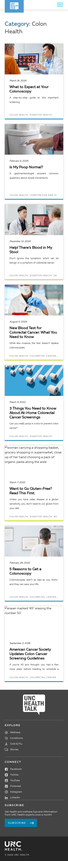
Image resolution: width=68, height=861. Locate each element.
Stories (14, 749)
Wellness (15, 732)
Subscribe (17, 823)
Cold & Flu (16, 744)
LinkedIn (15, 797)
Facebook (16, 769)
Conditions (16, 738)
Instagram (16, 792)
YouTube (15, 780)
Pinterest (15, 786)
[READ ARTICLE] (34, 81)
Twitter (14, 775)
